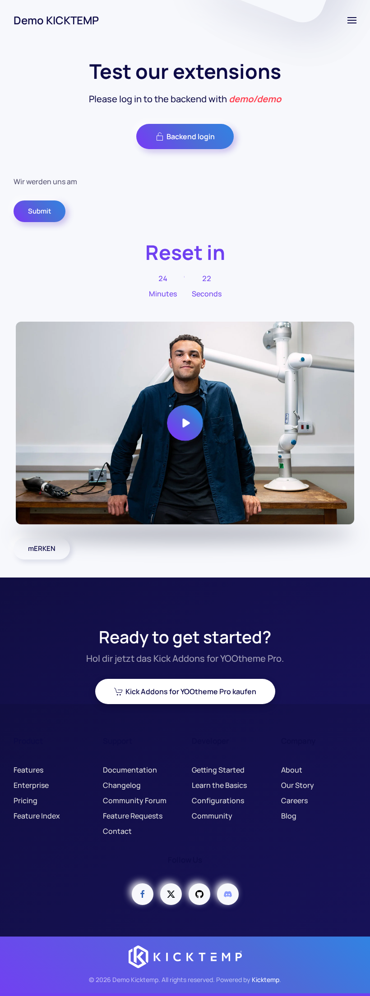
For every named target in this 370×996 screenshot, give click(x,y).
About (291, 770)
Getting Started (218, 770)
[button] (351, 20)
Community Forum (134, 800)
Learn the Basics (219, 785)
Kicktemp (265, 979)
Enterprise (31, 785)
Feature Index (37, 816)
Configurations (218, 800)
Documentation (130, 770)
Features (28, 770)
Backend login (190, 136)
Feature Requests (132, 816)
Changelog (122, 785)
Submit (39, 211)
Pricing (25, 800)
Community (212, 816)
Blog (288, 816)
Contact (117, 831)
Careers (294, 800)
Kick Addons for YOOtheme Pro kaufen (190, 691)
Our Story (297, 785)
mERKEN (42, 548)
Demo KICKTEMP (56, 20)
